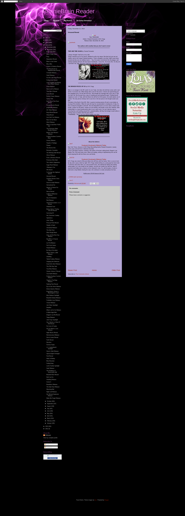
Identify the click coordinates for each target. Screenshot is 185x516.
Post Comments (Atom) (82, 274)
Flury (47, 56)
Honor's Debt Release (52, 351)
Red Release (50, 200)
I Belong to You (50, 167)
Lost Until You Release (52, 117)
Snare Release (50, 86)
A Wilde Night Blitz (51, 312)
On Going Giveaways (84, 20)
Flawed (48, 145)
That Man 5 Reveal (51, 91)
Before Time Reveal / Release (52, 133)
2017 (46, 37)
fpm (96, 500)
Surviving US (50, 213)
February (49, 421)
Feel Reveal (49, 356)
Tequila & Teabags (51, 143)
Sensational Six (50, 185)
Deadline (48, 307)
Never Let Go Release (52, 89)
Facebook (84, 145)
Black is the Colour (51, 61)
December (50, 47)
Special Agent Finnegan (53, 353)
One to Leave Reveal (52, 337)
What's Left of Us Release (53, 310)
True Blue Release (51, 269)
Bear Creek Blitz (51, 51)
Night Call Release (51, 391)
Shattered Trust (50, 206)
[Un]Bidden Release (52, 107)
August (49, 406)
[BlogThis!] (92, 184)
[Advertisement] (93, 254)
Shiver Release (50, 155)
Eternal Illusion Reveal (52, 105)
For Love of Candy (51, 326)
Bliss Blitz (49, 64)
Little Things (49, 220)
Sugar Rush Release (52, 165)
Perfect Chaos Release (52, 96)
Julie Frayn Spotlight (52, 319)
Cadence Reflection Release (51, 194)
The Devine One (51, 147)
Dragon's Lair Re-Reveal (53, 315)
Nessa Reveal (50, 191)
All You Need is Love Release (52, 329)
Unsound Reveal (51, 176)
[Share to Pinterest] (98, 184)
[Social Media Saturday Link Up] (137, 122)
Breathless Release (51, 384)
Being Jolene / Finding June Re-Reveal (52, 209)
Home (46, 20)
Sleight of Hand (50, 225)
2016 (46, 40)
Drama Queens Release (53, 289)
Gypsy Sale (49, 98)
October (49, 401)
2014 (46, 45)
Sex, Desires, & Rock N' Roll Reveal (53, 322)
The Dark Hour (50, 230)
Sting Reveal (50, 115)
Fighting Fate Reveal (52, 284)
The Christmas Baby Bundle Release (52, 129)
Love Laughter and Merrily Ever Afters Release (53, 83)
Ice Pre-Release (50, 243)
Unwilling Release (51, 379)
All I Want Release (51, 110)
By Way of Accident (52, 250)
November (50, 49)
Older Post (116, 270)
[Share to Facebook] (96, 184)
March (49, 418)
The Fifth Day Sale (51, 266)
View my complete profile (50, 437)
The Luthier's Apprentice (53, 162)
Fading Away (50, 363)
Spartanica (49, 218)
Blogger (106, 500)
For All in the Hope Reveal (53, 77)
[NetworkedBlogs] (52, 455)
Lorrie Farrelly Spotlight (52, 366)
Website (98, 145)
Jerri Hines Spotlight (52, 305)
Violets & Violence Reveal (53, 66)
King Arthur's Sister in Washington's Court (52, 292)
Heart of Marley (50, 358)
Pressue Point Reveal (52, 222)
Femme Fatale (50, 344)
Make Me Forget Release (53, 398)
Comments (49, 447)
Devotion (48, 342)
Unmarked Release (51, 227)
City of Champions (51, 198)
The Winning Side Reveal (53, 152)
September (50, 403)
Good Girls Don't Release (53, 264)
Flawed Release (50, 247)
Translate (132, 35)
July (48, 408)
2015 (46, 42)
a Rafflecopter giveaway (75, 177)
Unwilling (48, 256)
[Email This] (91, 184)
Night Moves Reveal (52, 332)
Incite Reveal (50, 94)
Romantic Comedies (52, 150)
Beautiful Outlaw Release (53, 297)
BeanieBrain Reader (69, 11)
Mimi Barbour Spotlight (52, 295)
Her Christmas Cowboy (52, 215)
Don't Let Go (49, 377)
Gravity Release (50, 140)
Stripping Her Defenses (52, 261)
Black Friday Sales (51, 54)
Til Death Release (51, 72)
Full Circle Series (51, 245)
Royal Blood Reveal (51, 112)
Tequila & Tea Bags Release (51, 280)
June (48, 411)
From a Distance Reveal (53, 157)
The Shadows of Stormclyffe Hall (51, 371)
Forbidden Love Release (53, 300)
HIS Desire (49, 169)
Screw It (48, 382)
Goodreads (92, 145)
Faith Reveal (49, 340)
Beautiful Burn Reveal (52, 374)
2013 (46, 426)
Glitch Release (50, 122)
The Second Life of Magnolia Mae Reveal (53, 69)
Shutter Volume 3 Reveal (53, 271)
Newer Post (72, 270)
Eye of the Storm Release (53, 286)
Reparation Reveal (51, 59)
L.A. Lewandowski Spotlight (51, 348)
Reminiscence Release (52, 335)
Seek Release (50, 368)
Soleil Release (50, 75)
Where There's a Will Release (52, 253)
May (48, 413)
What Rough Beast (51, 232)
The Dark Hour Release (52, 387)
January (49, 423)
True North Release (51, 273)
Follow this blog (52, 458)
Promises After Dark (52, 160)
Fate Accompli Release (52, 182)
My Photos (68, 20)
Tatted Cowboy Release (53, 259)
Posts (47, 444)
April (48, 416)
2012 (46, 428)
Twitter (104, 145)
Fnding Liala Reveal (51, 80)
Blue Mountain (50, 361)
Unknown (48, 435)
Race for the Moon (51, 120)
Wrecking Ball (50, 389)
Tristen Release (50, 302)
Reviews (56, 20)
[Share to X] (94, 184)
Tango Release (50, 317)
